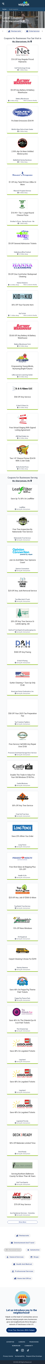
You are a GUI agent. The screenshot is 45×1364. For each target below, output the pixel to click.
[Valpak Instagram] (22, 1350)
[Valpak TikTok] (28, 1350)
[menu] (3, 3)
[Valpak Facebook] (17, 1350)
